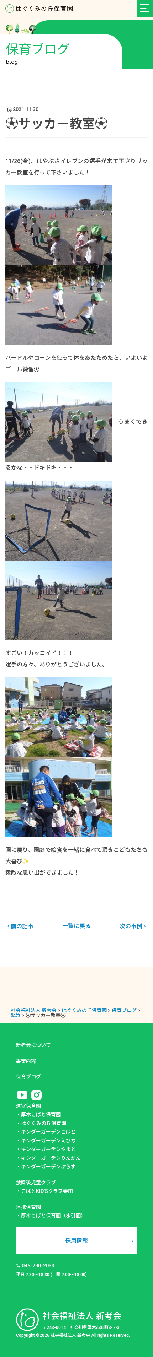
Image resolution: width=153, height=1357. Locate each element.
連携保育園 (28, 1207)
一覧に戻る (76, 926)
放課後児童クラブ (36, 1182)
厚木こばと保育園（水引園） (53, 1215)
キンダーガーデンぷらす (48, 1166)
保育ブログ (28, 1077)
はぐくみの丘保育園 (43, 1123)
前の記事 (22, 926)
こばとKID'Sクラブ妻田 (47, 1191)
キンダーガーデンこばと (48, 1132)
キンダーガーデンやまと (48, 1149)
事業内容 (26, 1061)
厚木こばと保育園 (41, 1114)
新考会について (33, 1045)
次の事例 (131, 926)
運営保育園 (28, 1106)
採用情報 (76, 1240)
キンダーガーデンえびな (48, 1141)
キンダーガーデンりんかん (51, 1158)
